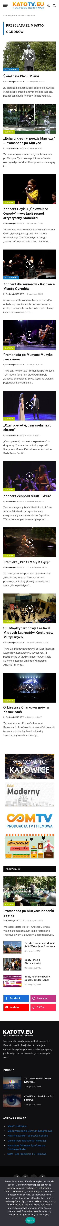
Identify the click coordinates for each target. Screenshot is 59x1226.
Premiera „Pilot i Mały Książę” (26, 562)
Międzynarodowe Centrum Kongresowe (29, 1130)
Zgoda (30, 1220)
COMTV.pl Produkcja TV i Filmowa (26, 1153)
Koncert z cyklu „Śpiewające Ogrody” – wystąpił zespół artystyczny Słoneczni (25, 213)
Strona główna (10, 15)
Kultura (9, 132)
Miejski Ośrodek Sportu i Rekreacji (26, 1140)
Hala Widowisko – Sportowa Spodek (27, 1135)
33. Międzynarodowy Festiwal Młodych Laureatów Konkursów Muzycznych (28, 632)
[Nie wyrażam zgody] (55, 1201)
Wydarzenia (11, 70)
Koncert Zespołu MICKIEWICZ (27, 496)
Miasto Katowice (17, 1126)
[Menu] (5, 5)
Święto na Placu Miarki (21, 76)
